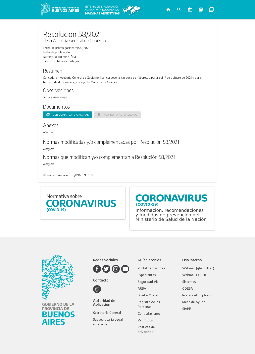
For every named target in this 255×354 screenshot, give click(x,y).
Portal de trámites (151, 268)
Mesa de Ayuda (193, 302)
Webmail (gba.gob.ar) (198, 268)
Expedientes (147, 275)
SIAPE (186, 309)
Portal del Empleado (197, 295)
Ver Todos (145, 320)
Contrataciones (149, 313)
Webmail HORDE (194, 275)
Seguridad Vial (148, 282)
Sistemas (189, 282)
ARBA (142, 288)
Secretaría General (107, 313)
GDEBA (187, 288)
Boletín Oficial (148, 295)
